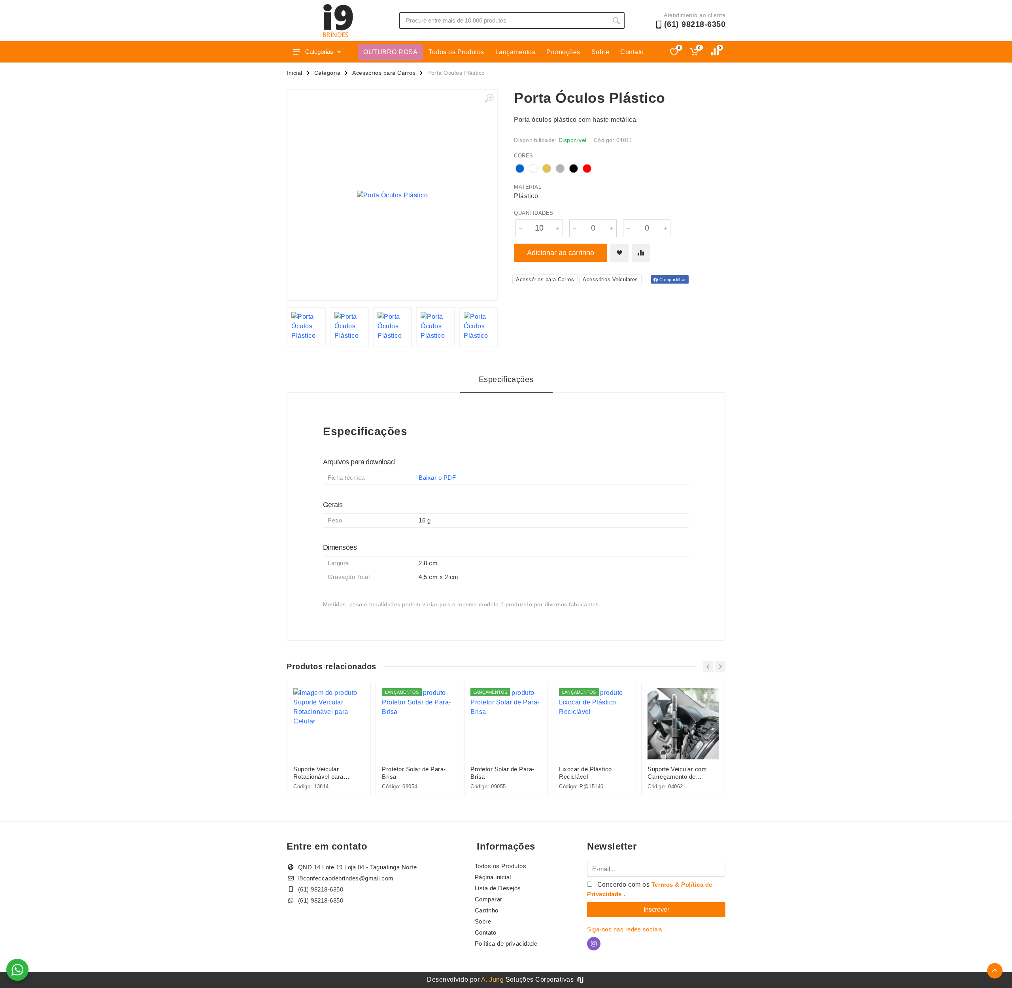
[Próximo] (720, 666)
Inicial (294, 73)
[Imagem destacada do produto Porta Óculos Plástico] (392, 195)
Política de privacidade (506, 943)
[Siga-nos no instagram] (593, 943)
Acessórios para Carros (383, 73)
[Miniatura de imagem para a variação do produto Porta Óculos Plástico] (306, 326)
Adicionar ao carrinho (560, 253)
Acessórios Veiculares (610, 279)
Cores (523, 156)
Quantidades (533, 213)
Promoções (563, 52)
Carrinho (486, 910)
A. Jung (492, 979)
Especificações (506, 379)
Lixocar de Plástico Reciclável (585, 773)
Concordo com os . (649, 889)
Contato (632, 52)
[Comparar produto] (641, 253)
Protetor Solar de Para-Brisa (414, 773)
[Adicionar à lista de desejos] (619, 253)
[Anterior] (708, 666)
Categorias (319, 51)
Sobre (600, 52)
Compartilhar (672, 279)
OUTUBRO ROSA (390, 52)
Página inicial (493, 877)
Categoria (327, 73)
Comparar (488, 899)
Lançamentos (515, 52)
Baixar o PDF (437, 477)
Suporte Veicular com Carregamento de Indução (677, 773)
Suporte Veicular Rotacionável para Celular (318, 773)
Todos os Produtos (456, 52)
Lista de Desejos (498, 888)
